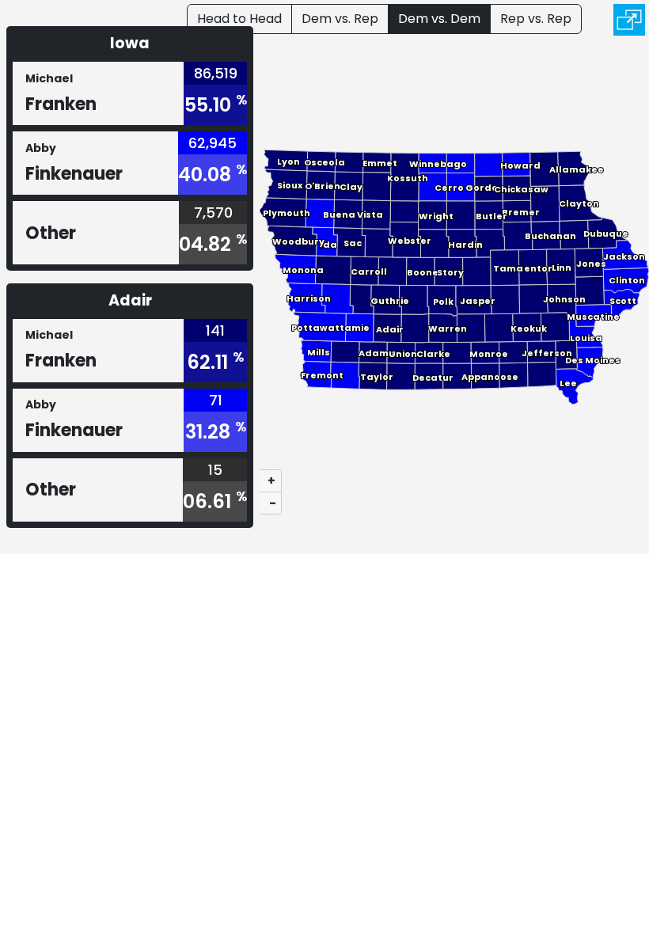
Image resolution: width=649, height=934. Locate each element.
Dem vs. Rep (340, 18)
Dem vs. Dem (439, 18)
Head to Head (239, 18)
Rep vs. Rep (535, 18)
